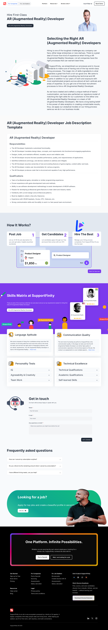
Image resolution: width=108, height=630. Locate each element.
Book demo (14, 578)
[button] (30, 370)
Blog (11, 593)
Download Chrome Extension (83, 598)
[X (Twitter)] (92, 618)
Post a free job (42, 557)
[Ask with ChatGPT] (78, 577)
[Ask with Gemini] (74, 577)
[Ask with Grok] (82, 577)
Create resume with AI (59, 578)
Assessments (35, 581)
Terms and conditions (38, 593)
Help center (14, 591)
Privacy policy (35, 591)
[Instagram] (96, 618)
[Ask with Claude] (86, 577)
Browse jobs (56, 576)
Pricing (12, 581)
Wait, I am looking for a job (61, 557)
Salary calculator (36, 584)
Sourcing (34, 578)
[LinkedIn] (88, 618)
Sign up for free (15, 576)
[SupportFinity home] (4, 3)
